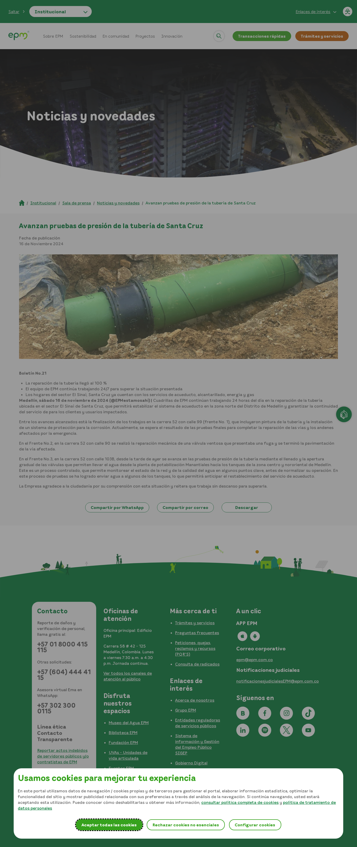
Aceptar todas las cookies (109, 824)
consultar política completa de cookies (240, 802)
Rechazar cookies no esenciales (185, 824)
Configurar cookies (255, 824)
